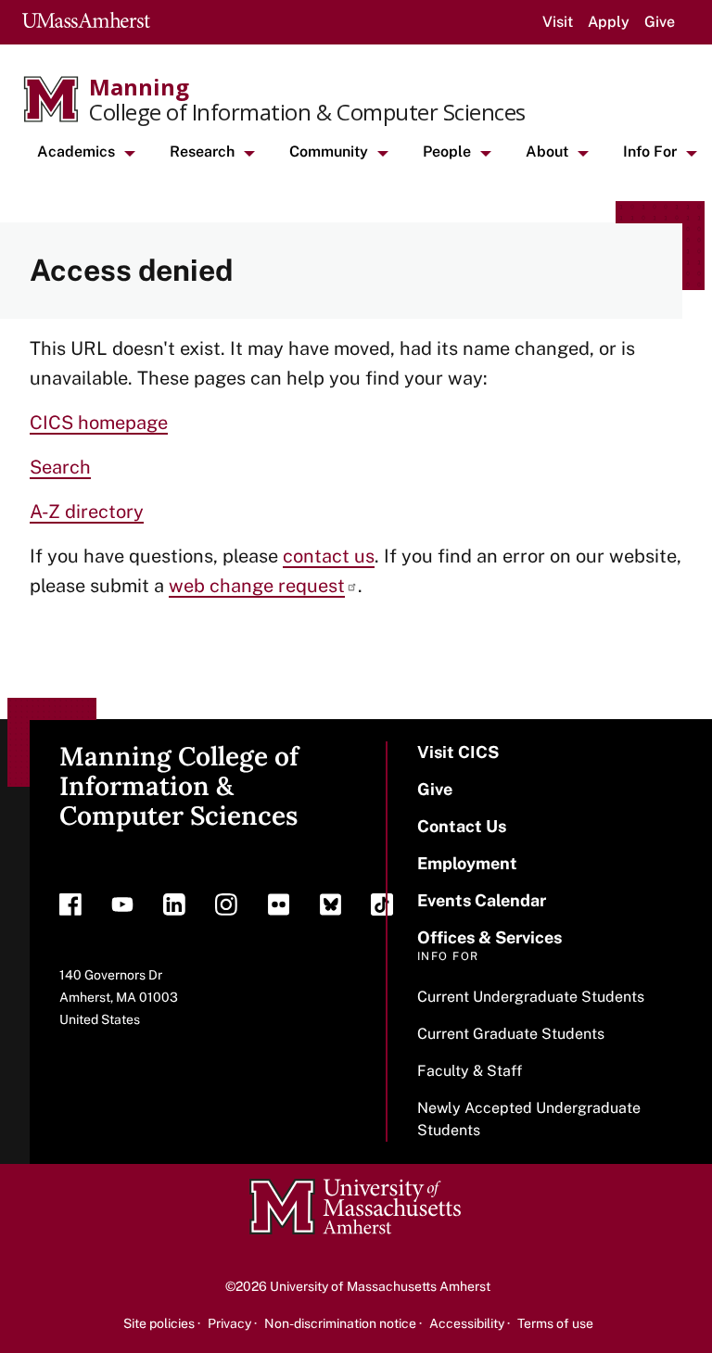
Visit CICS (458, 752)
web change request (257, 586)
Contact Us (461, 826)
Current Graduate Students (510, 1034)
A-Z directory (87, 511)
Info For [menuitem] (650, 151)
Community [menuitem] (328, 151)
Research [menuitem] (202, 151)
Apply (608, 22)
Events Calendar (481, 900)
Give (659, 22)
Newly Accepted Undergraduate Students (529, 1119)
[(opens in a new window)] (70, 909)
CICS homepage (99, 422)
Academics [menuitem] (76, 151)
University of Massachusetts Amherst (380, 1286)
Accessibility (466, 1323)
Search (60, 467)
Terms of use (555, 1323)
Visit (557, 22)
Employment (467, 863)
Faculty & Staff (469, 1071)
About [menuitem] (547, 151)
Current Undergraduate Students (530, 996)
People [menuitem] (447, 151)
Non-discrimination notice (340, 1323)
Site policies (159, 1323)
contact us (329, 556)
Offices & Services (489, 937)
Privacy (229, 1323)
